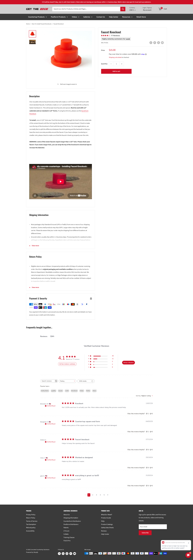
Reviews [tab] (43, 336)
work (67, 391)
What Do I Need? (106, 515)
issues (61, 391)
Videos (74, 17)
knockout (74, 391)
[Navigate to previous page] (85, 495)
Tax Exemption (31, 524)
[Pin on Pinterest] (154, 42)
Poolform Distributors (71, 524)
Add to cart (116, 71)
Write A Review (128, 363)
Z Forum (66, 531)
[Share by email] (162, 42)
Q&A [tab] (52, 336)
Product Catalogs (107, 524)
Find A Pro (67, 541)
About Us (67, 515)
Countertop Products (36, 17)
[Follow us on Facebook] (59, 553)
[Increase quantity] (122, 64)
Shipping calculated (115, 57)
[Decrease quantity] (111, 64)
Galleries (86, 17)
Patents (66, 528)
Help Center (113, 17)
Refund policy (30, 528)
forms (88, 391)
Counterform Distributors (72, 521)
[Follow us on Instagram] (67, 553)
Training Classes (69, 537)
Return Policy (30, 518)
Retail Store (141, 17)
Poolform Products (58, 17)
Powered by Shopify (32, 552)
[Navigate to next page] (108, 495)
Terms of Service (31, 521)
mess (94, 391)
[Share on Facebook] (150, 42)
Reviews (104, 531)
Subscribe (145, 533)
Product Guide (106, 518)
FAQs (103, 521)
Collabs (66, 534)
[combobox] (67, 381)
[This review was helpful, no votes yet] (147, 450)
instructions (45, 391)
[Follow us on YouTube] (74, 553)
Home (28, 24)
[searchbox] (47, 381)
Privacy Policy (30, 515)
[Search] (122, 9)
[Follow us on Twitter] (63, 553)
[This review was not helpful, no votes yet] (150, 414)
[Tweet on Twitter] (158, 42)
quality (53, 391)
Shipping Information (71, 518)
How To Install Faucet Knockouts (41, 24)
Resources (126, 17)
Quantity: (104, 64)
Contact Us (100, 17)
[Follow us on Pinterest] (70, 553)
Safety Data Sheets (107, 528)
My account (147, 10)
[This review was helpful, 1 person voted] (147, 414)
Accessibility (30, 531)
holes (82, 391)
